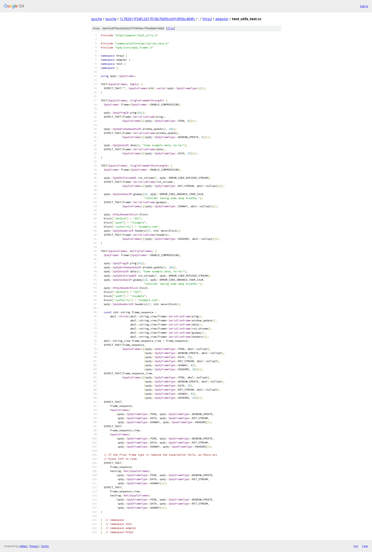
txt (355, 546)
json (365, 546)
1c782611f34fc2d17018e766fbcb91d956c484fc (157, 18)
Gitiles (23, 546)
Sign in (364, 6)
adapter (222, 18)
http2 (207, 18)
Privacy (33, 546)
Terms (45, 546)
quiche (96, 18)
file (170, 28)
